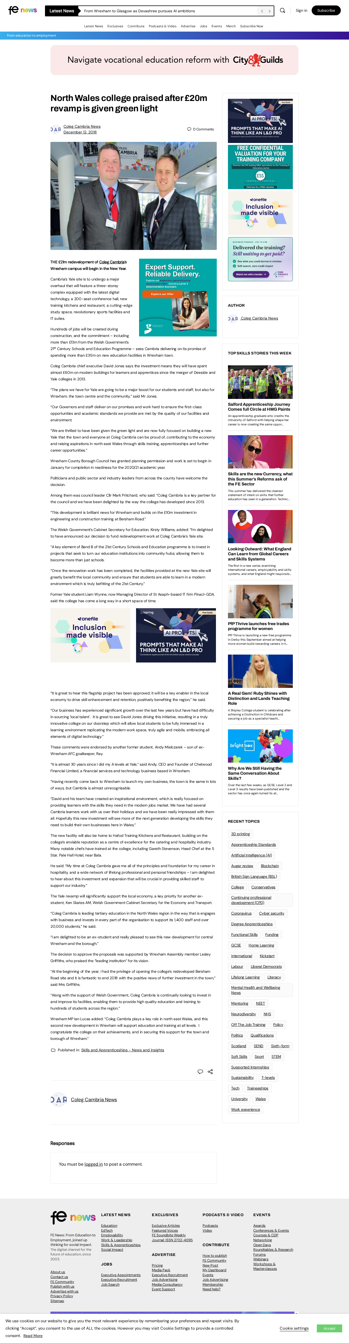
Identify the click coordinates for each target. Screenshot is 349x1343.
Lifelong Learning (245, 977)
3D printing (240, 833)
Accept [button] (329, 1328)
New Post (210, 1265)
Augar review (242, 865)
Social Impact (112, 1249)
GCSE (236, 945)
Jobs (203, 26)
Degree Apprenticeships (252, 923)
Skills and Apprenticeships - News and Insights (122, 1049)
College (237, 887)
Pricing (157, 1265)
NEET (260, 1003)
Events (217, 26)
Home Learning (261, 945)
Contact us (59, 1277)
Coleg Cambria (112, 261)
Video (207, 1230)
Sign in (301, 10)
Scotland (238, 1045)
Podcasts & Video (162, 26)
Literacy (274, 977)
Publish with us (62, 1286)
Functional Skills (244, 934)
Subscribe (326, 10)
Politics (237, 1035)
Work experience (245, 1109)
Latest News (93, 26)
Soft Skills (239, 1056)
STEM (276, 1056)
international (241, 955)
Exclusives (115, 26)
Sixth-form (280, 1045)
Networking (262, 1240)
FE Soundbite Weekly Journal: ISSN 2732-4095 (172, 1237)
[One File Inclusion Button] (90, 659)
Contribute (136, 26)
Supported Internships (250, 1067)
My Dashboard (214, 1270)
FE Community (62, 1281)
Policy (278, 1024)
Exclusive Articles (166, 1225)
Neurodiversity (243, 1013)
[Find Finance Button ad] (260, 258)
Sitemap (57, 1301)
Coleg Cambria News (82, 126)
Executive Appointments (121, 1275)
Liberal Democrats (266, 966)
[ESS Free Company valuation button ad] (260, 166)
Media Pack (161, 1270)
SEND (258, 1045)
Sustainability (242, 1077)
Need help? (212, 1289)
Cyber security (271, 913)
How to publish (215, 1255)
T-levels (268, 1077)
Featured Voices (165, 1230)
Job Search (110, 1284)
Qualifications (262, 1035)
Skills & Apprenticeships (121, 1245)
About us (57, 1272)
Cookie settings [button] (294, 1328)
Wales (260, 1098)
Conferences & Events (271, 1230)
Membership (213, 1284)
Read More (33, 1335)
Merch (231, 26)
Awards (259, 1225)
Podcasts (210, 1225)
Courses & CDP (265, 1235)
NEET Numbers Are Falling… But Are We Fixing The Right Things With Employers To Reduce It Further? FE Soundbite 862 (170, 10)
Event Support (163, 1289)
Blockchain (270, 865)
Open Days (262, 1245)
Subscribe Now (251, 26)
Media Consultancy (167, 1284)
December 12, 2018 (80, 132)
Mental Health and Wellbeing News (255, 990)
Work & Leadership (116, 1240)
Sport (259, 1056)
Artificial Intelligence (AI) (251, 855)
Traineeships (257, 1088)
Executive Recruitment (119, 1279)
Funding (272, 934)
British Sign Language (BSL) (254, 876)
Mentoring (239, 1003)
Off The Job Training (248, 1024)
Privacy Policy (61, 1296)
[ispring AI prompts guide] (176, 659)
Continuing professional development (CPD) (251, 900)
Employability (112, 1235)
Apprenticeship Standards (253, 844)
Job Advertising (164, 1279)
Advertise (188, 26)
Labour (237, 966)
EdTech (107, 1230)
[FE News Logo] (22, 10)
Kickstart (267, 955)
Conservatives (263, 887)
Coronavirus (241, 913)
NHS (267, 1013)
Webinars (261, 1259)
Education (109, 1225)
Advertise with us (64, 1291)
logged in (94, 1164)
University (239, 1098)
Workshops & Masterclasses (265, 1266)
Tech (235, 1088)
